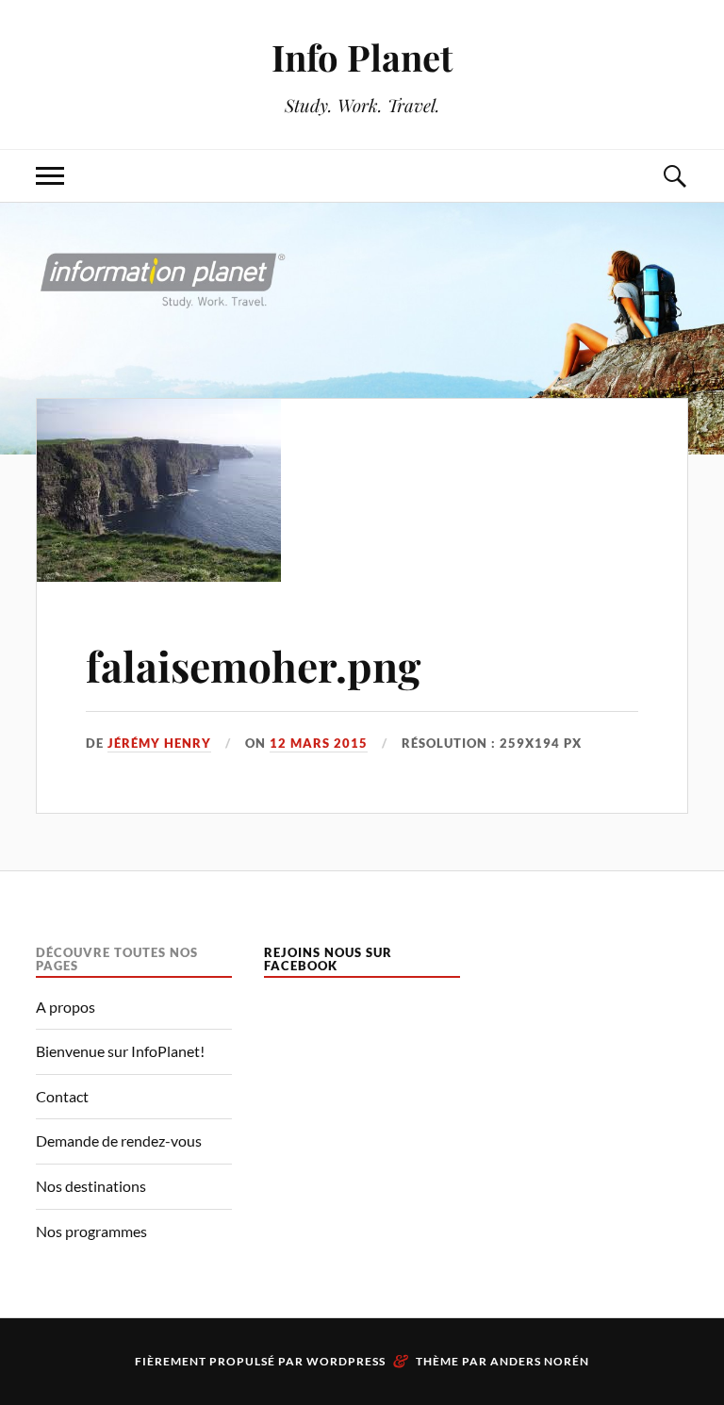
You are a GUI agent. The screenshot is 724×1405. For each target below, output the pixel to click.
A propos (65, 1007)
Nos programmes (91, 1231)
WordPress (346, 1361)
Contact (62, 1096)
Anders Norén (539, 1361)
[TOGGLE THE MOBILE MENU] (50, 176)
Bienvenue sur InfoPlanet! (120, 1051)
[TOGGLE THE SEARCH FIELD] (674, 176)
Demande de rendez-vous (119, 1140)
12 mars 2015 (319, 743)
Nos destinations (91, 1186)
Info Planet (362, 57)
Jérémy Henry (159, 743)
